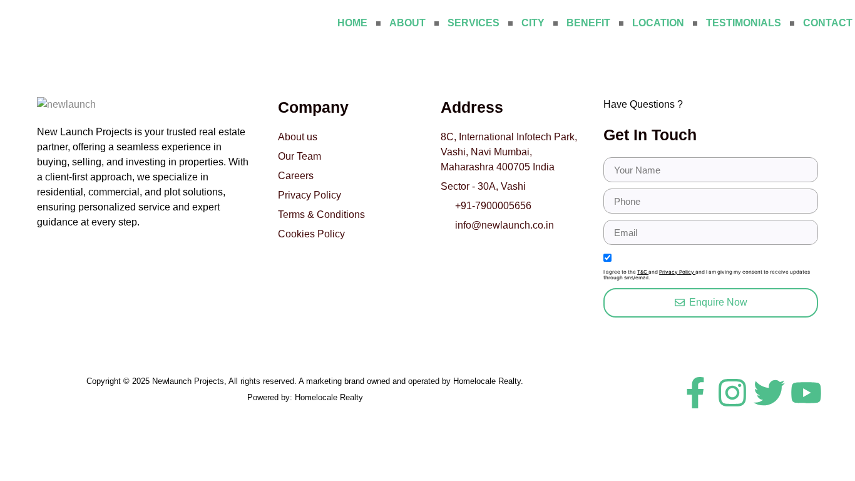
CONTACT (827, 23)
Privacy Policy (677, 272)
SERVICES (473, 23)
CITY (533, 23)
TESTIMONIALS (743, 23)
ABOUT (407, 23)
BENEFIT (588, 23)
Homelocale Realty (329, 397)
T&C (642, 272)
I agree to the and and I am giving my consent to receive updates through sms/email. (706, 275)
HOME (352, 23)
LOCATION (658, 23)
